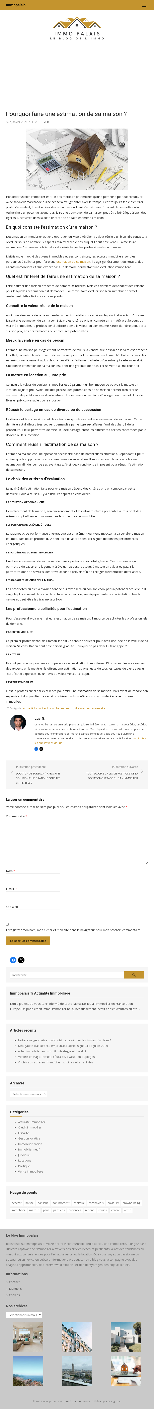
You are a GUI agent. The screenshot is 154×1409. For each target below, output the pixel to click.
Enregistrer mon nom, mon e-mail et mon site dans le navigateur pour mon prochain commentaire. (73, 930)
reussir (102, 1210)
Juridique (24, 1155)
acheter (16, 1203)
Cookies (14, 1295)
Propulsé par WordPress (75, 1401)
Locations (24, 1160)
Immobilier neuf (29, 1149)
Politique (24, 1166)
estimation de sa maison (73, 261)
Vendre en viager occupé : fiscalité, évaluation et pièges (56, 1057)
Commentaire (16, 816)
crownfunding (131, 1203)
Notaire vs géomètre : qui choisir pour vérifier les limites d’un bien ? (64, 1040)
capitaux (79, 1203)
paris (46, 1210)
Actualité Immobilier (35, 708)
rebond (89, 1210)
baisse (29, 1203)
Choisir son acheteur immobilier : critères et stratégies (55, 1062)
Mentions (15, 1288)
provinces (75, 1210)
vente (127, 1210)
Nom (10, 871)
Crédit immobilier (30, 1127)
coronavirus (96, 1203)
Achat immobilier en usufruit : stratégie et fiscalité (52, 1051)
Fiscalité (23, 1133)
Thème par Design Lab (107, 1401)
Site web (12, 907)
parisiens (59, 1210)
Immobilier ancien (58, 708)
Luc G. (36, 122)
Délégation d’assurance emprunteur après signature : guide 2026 (63, 1046)
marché (34, 1210)
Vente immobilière (30, 1171)
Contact (14, 1282)
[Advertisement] (77, 76)
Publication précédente (38, 774)
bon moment (61, 1203)
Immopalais (15, 5)
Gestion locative (29, 1138)
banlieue (43, 1203)
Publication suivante (112, 772)
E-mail (11, 889)
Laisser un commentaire (90, 708)
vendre (115, 1210)
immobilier (18, 1210)
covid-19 (113, 1203)
